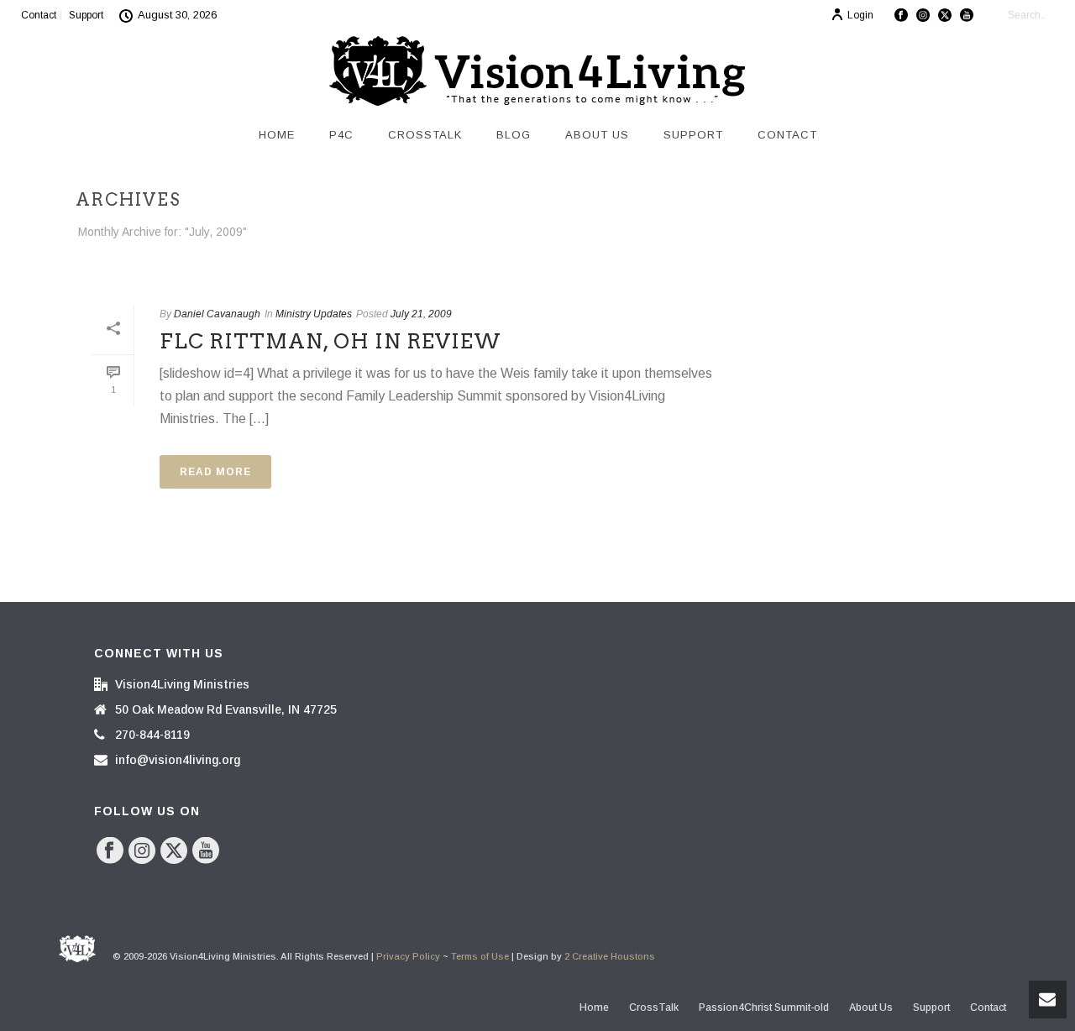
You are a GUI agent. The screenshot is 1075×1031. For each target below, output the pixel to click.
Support (693, 134)
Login (860, 15)
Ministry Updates (313, 314)
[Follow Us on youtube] (205, 851)
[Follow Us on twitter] (173, 851)
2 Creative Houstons (609, 956)
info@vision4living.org (177, 760)
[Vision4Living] (537, 71)
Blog (513, 134)
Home (277, 134)
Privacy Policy (408, 956)
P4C (341, 134)
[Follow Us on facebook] (110, 851)
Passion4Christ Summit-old (764, 1007)
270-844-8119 (152, 734)
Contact (787, 134)
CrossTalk (425, 134)
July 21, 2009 (421, 314)
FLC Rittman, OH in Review (330, 341)
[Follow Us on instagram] (141, 851)
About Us (597, 134)
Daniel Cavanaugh (217, 314)
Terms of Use (480, 956)
